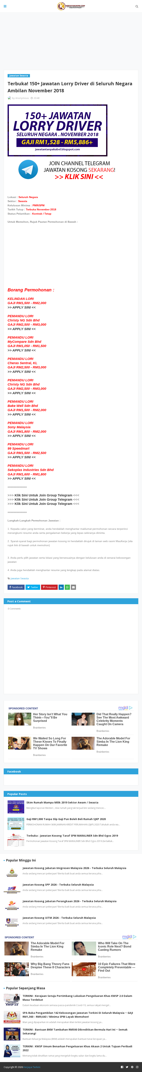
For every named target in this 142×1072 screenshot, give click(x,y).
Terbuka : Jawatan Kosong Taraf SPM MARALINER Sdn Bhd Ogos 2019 (72, 835)
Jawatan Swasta (20, 578)
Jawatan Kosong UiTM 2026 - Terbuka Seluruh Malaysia (59, 917)
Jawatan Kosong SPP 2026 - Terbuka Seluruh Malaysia (58, 884)
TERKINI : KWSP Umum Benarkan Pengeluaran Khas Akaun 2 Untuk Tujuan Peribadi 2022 (77, 1048)
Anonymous (22, 98)
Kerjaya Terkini (31, 1067)
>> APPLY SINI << (22, 307)
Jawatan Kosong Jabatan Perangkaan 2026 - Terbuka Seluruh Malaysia (69, 901)
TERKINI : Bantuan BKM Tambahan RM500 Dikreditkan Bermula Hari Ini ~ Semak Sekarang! (75, 1031)
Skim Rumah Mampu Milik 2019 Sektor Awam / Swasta (62, 802)
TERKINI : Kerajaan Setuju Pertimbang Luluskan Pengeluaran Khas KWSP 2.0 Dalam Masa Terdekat (77, 997)
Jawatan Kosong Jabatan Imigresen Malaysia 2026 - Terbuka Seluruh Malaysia (74, 868)
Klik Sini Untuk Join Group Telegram (43, 495)
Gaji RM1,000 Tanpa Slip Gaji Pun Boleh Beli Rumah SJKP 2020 (66, 819)
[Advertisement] (71, 41)
